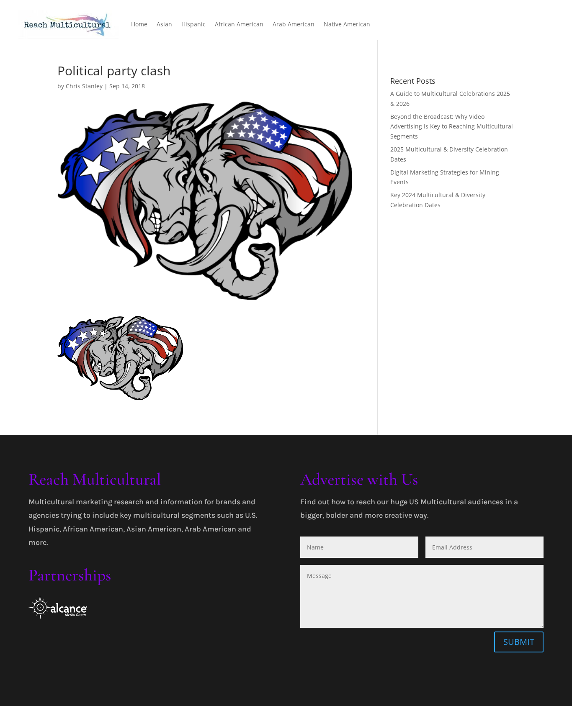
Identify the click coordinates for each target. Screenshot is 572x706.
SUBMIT (518, 641)
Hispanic (193, 24)
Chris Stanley (84, 86)
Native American (347, 24)
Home (139, 24)
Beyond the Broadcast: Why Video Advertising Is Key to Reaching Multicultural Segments (451, 127)
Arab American (293, 24)
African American (239, 24)
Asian (164, 24)
